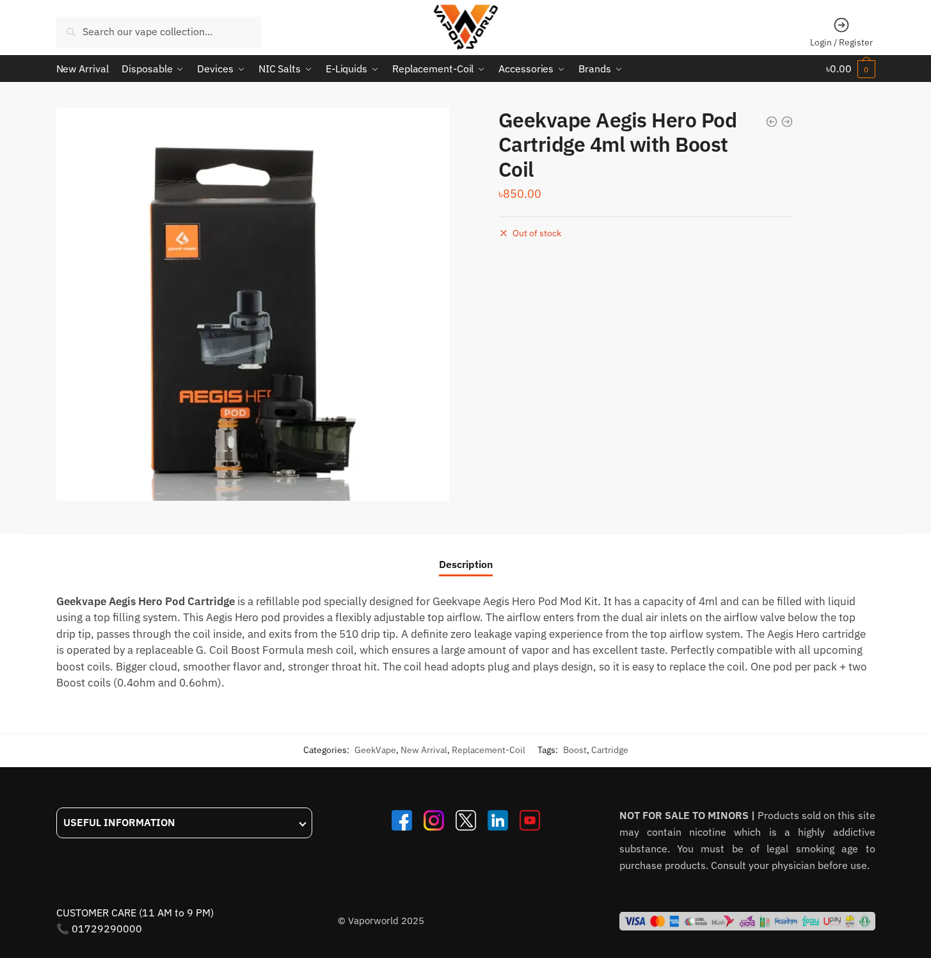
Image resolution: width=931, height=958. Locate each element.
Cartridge (609, 750)
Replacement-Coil (488, 750)
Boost (575, 750)
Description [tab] (466, 564)
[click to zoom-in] (252, 304)
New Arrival (424, 750)
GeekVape (375, 750)
